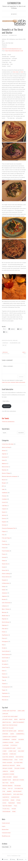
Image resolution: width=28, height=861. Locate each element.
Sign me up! (7, 406)
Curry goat (12, 751)
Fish (3, 534)
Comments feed (6, 832)
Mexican (4, 612)
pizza (4, 788)
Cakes (12, 734)
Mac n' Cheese (5, 609)
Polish (3, 631)
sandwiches (15, 797)
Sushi (3, 670)
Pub (3, 644)
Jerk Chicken (7, 777)
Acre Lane (21, 710)
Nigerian (4, 618)
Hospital (4, 580)
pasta (12, 782)
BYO (3, 486)
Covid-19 (4, 502)
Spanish (4, 661)
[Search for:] (9, 432)
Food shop (4, 544)
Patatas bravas (8, 785)
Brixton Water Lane (9, 731)
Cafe (3, 489)
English (15, 340)
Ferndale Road (8, 759)
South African (5, 651)
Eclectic (9, 340)
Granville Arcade (9, 765)
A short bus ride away (7, 444)
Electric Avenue (8, 757)
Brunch (4, 479)
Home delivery (6, 576)
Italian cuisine (19, 768)
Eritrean (4, 525)
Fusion (4, 554)
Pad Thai (5, 782)
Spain (12, 800)
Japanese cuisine (8, 774)
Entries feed (5, 829)
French (4, 547)
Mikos (24, 353)
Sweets (4, 674)
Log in (3, 826)
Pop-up (4, 345)
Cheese (13, 739)
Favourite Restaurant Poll (8, 528)
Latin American (6, 602)
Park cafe (4, 628)
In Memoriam (5, 583)
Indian (3, 586)
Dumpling (13, 754)
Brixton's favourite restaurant (9, 476)
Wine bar (4, 699)
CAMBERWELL (20, 734)
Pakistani (4, 625)
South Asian (5, 657)
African (4, 450)
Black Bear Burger (5, 353)
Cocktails (4, 499)
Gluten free (5, 564)
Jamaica (5, 771)
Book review (5, 466)
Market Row (7, 780)
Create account (6, 823)
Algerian (4, 453)
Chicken (21, 739)
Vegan (3, 690)
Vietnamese (5, 696)
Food (21, 759)
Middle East (5, 615)
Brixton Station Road (10, 725)
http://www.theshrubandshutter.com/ (12, 48)
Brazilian (4, 470)
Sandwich (6, 797)
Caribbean (4, 492)
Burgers (4, 483)
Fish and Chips (6, 538)
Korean (4, 599)
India (18, 765)
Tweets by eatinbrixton (8, 421)
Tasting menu (7, 805)
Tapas (19, 803)
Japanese (4, 596)
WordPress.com (6, 836)
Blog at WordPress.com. (14, 855)
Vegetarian (5, 693)
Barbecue (4, 463)
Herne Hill (4, 570)
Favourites (19, 757)
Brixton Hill (7, 722)
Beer (15, 719)
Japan (12, 771)
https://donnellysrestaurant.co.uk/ (14, 50)
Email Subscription (7, 389)
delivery (4, 515)
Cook (19, 748)
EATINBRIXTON (14, 3)
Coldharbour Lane (15, 342)
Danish (4, 512)
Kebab (15, 777)
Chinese (4, 496)
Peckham (18, 785)
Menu (15, 14)
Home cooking (6, 573)
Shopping (6, 800)
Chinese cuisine (8, 742)
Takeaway (4, 677)
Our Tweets (5, 418)
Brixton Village (6, 473)
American (4, 457)
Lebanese (4, 606)
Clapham (6, 745)
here (14, 72)
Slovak (3, 648)
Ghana (3, 560)
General (4, 557)
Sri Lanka (4, 664)
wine (14, 811)
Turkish (4, 683)
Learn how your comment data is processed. (13, 382)
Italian (3, 589)
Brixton (22, 719)
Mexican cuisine (18, 780)
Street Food (5, 667)
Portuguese (5, 641)
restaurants (7, 794)
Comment (21, 376)
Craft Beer (4, 505)
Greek (3, 567)
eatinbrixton (13, 35)
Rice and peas (18, 794)
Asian (3, 460)
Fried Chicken (5, 551)
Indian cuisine (7, 768)
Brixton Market (18, 722)
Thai (3, 680)
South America (6, 654)
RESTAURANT (17, 791)
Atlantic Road (7, 719)
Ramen (9, 791)
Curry (5, 751)
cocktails (5, 342)
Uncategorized (6, 687)
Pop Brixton (5, 635)
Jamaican (4, 593)
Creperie (4, 508)
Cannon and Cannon (10, 736)
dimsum (5, 754)
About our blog (6, 447)
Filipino (4, 531)
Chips (17, 742)
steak (18, 800)
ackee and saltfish (9, 710)
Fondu (3, 541)
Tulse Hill (6, 808)
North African (5, 622)
